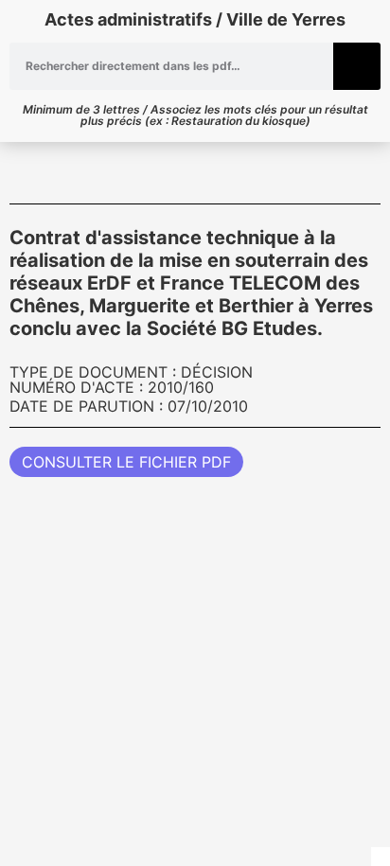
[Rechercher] (357, 66)
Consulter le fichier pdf (126, 461)
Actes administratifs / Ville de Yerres (195, 19)
